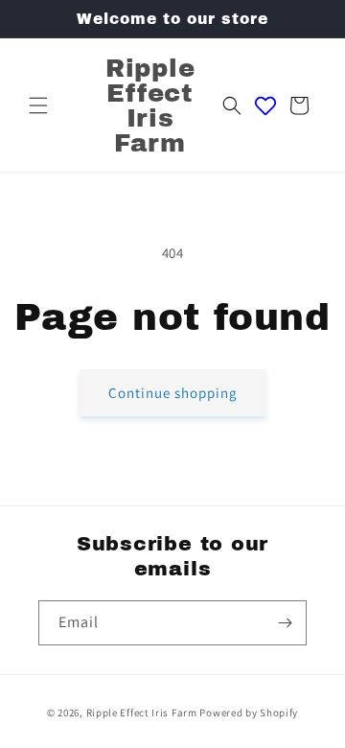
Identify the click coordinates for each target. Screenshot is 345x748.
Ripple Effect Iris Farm (141, 712)
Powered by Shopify (248, 712)
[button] (38, 105)
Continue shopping (173, 393)
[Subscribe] (285, 622)
